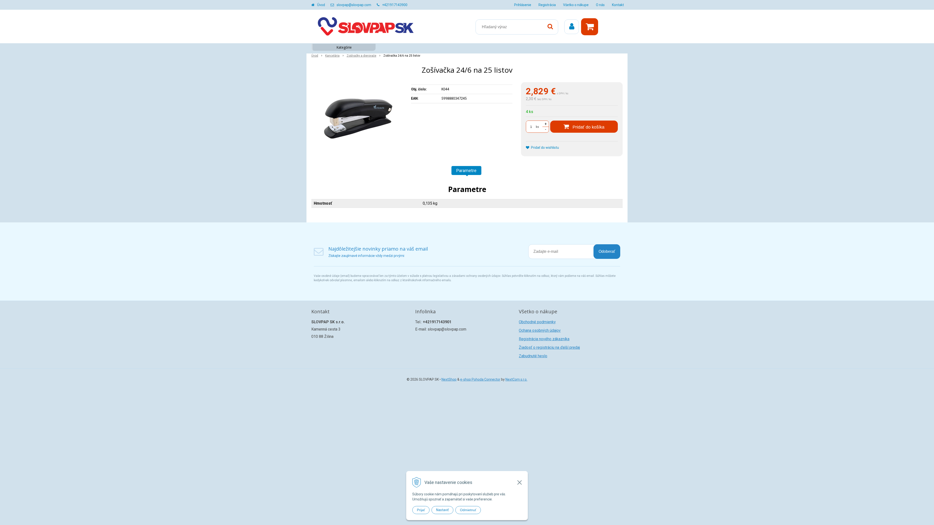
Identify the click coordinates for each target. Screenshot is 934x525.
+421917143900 (394, 5)
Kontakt (618, 5)
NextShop (449, 379)
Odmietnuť (468, 510)
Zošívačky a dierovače (361, 55)
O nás (600, 5)
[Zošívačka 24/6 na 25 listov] (358, 118)
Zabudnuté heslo (533, 356)
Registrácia (547, 5)
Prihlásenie (522, 5)
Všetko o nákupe (576, 5)
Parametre (466, 170)
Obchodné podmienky (537, 322)
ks (537, 127)
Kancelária (332, 55)
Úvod (321, 5)
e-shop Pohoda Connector (480, 379)
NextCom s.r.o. (516, 379)
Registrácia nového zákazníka (544, 339)
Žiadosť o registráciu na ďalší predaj (549, 347)
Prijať (421, 510)
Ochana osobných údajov (540, 330)
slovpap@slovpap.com (354, 5)
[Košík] (591, 26)
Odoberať (607, 251)
